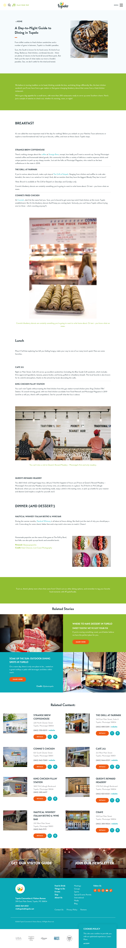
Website (52, 730)
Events (57, 891)
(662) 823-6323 (103, 793)
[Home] (63, 5)
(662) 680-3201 (102, 726)
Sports (76, 891)
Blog (76, 903)
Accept (86, 943)
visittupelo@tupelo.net (24, 909)
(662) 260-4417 (40, 792)
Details (40, 737)
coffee (43, 154)
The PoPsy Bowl (60, 537)
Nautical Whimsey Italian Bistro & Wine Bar (46, 816)
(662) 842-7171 (39, 829)
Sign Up (94, 863)
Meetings (77, 886)
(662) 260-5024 (103, 823)
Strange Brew (54, 154)
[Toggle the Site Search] (9, 5)
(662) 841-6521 (22, 906)
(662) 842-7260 (40, 760)
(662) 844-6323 (103, 760)
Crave (99, 812)
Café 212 (101, 748)
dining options (77, 589)
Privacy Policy (72, 909)
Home (19, 21)
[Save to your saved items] (50, 737)
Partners (83, 909)
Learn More (81, 642)
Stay (56, 894)
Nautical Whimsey (44, 521)
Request (31, 863)
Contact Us (59, 909)
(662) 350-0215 (40, 730)
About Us (58, 897)
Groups (77, 888)
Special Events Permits (82, 894)
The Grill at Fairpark (60, 174)
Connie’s (21, 200)
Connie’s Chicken (44, 748)
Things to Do (60, 888)
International (79, 897)
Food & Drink (60, 886)
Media (76, 900)
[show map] (55, 737)
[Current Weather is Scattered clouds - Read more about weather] (4, 5)
